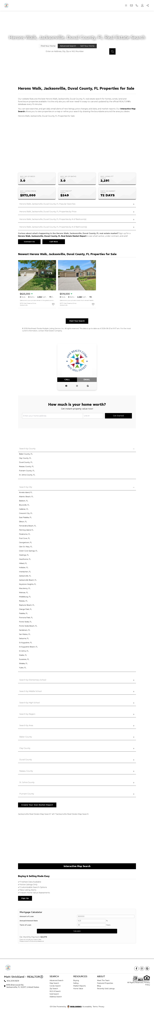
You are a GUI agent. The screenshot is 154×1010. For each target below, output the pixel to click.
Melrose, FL (23, 593)
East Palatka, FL (25, 517)
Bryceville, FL (24, 505)
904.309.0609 (13, 981)
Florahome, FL (24, 534)
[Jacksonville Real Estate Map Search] (77, 841)
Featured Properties (105, 983)
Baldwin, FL (23, 501)
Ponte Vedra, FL (25, 622)
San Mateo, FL (24, 634)
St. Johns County (26, 782)
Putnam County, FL (27, 471)
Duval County (25, 760)
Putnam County (26, 794)
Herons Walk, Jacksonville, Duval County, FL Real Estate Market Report (52, 236)
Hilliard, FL (23, 563)
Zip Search (54, 989)
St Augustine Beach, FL (28, 647)
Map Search (54, 983)
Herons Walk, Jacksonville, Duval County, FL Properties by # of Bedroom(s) (52, 219)
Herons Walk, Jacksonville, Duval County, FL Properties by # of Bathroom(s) (53, 227)
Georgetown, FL (25, 542)
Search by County (27, 449)
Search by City (25, 487)
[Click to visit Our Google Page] (88, 386)
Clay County (24, 748)
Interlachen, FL (25, 572)
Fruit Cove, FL (24, 538)
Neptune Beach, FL (26, 605)
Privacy (101, 1007)
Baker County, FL (26, 454)
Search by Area (26, 725)
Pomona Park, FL (26, 618)
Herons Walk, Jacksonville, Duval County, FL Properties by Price (47, 212)
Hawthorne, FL (25, 559)
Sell (87, 46)
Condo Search (55, 986)
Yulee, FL (22, 668)
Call (67, 380)
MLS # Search (55, 991)
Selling (75, 983)
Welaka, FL (23, 663)
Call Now (53, 242)
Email (87, 380)
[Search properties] (112, 51)
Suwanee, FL (24, 659)
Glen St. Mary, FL (25, 547)
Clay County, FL (25, 458)
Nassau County (26, 771)
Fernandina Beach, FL (27, 526)
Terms (95, 1007)
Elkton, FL (23, 522)
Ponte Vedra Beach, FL (28, 626)
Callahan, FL (23, 509)
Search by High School (29, 703)
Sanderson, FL (24, 630)
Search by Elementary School (32, 680)
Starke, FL (23, 655)
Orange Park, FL (25, 609)
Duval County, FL (26, 462)
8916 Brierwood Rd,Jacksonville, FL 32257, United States (22, 986)
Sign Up (25, 898)
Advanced (68, 46)
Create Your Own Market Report (37, 805)
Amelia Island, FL (25, 492)
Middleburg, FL (25, 597)
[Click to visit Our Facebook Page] (66, 386)
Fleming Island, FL (26, 530)
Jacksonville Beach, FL (28, 580)
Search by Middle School (30, 691)
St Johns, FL (24, 651)
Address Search (56, 997)
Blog (99, 986)
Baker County (25, 737)
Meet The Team (103, 980)
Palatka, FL (23, 613)
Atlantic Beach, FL (26, 497)
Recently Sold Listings (106, 989)
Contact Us (29, 242)
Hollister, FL (23, 568)
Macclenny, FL (24, 588)
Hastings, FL (24, 555)
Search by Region (27, 714)
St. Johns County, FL (27, 475)
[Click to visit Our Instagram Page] (77, 386)
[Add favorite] (53, 304)
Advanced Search (56, 980)
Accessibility (87, 1007)
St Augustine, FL (25, 643)
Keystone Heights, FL (27, 584)
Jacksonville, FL (25, 576)
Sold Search (54, 994)
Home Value (78, 989)
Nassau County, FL (26, 466)
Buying (76, 980)
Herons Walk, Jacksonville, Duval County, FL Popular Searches (47, 204)
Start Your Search (77, 321)
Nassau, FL (23, 601)
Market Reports (79, 986)
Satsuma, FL (24, 638)
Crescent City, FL (25, 513)
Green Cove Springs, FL (28, 551)
